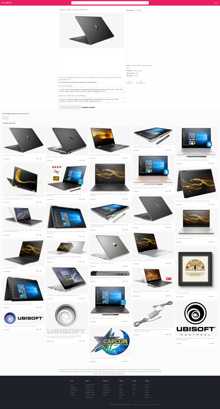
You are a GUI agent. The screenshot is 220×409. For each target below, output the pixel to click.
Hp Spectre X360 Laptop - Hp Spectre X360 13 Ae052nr (149, 187)
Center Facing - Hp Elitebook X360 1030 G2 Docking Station (107, 277)
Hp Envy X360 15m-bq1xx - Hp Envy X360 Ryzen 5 (105, 154)
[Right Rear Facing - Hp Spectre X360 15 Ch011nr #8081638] (24, 289)
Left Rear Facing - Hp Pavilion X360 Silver (102, 263)
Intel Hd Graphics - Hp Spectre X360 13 (144, 260)
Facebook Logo (90, 392)
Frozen (121, 384)
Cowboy (121, 394)
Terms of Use (156, 404)
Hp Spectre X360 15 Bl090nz (184, 238)
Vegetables (73, 389)
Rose (146, 389)
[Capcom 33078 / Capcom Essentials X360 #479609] (110, 341)
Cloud (134, 384)
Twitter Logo (89, 387)
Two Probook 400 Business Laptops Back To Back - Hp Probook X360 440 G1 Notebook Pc (22, 230)
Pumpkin (72, 394)
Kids (120, 397)
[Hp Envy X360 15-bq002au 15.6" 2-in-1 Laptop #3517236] (153, 136)
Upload (216, 3)
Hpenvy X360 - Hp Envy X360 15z (14, 155)
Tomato (72, 392)
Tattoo (147, 397)
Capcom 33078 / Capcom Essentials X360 (102, 358)
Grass (134, 389)
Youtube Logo (89, 389)
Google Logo (89, 397)
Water (146, 392)
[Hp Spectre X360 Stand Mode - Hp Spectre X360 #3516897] (24, 180)
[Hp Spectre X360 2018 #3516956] (24, 252)
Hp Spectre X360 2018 (10, 268)
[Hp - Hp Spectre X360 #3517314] (196, 269)
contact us (106, 77)
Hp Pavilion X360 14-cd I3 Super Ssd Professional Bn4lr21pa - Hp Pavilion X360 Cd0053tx (109, 225)
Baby (120, 389)
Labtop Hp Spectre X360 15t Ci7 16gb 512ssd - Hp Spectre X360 (152, 224)
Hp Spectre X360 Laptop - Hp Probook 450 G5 (103, 318)
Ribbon (147, 394)
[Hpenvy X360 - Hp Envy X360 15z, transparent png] (91, 30)
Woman (121, 392)
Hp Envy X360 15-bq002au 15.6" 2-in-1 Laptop (147, 146)
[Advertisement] (91, 61)
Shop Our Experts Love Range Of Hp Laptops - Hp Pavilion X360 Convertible (65, 232)
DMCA (149, 404)
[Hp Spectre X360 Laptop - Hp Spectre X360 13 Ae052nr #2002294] (153, 170)
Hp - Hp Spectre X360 (182, 293)
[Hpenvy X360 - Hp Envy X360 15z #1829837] (24, 140)
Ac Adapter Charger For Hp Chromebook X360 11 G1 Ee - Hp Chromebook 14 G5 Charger (150, 330)
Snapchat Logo (90, 394)
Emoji (146, 384)
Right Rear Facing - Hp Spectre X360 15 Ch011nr (18, 304)
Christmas (106, 384)
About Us (136, 404)
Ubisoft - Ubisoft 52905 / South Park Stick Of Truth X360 (20, 326)
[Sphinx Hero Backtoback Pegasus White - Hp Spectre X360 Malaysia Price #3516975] (67, 248)
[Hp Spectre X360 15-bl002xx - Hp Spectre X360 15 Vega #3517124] (196, 183)
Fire (134, 387)
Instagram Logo (90, 384)
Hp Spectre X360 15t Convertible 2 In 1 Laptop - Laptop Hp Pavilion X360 (64, 195)
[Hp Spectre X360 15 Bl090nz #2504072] (196, 223)
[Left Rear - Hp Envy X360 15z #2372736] (67, 141)
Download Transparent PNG (70, 107)
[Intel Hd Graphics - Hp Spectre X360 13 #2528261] (153, 245)
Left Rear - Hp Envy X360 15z (55, 157)
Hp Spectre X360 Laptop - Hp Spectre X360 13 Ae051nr (192, 160)
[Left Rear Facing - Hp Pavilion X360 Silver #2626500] (110, 247)
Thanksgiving (107, 389)
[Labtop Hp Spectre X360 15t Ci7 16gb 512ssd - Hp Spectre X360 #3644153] (153, 209)
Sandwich (73, 387)
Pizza (72, 384)
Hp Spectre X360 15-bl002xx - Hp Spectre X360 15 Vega (192, 201)
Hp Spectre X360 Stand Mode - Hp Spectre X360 (18, 199)
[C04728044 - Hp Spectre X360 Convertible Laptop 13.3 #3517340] (67, 280)
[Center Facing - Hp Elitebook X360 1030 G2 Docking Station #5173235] (110, 273)
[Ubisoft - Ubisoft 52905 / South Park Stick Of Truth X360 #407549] (24, 318)
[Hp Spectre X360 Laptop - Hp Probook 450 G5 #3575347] (110, 301)
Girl (120, 387)
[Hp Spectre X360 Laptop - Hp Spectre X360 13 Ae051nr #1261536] (196, 142)
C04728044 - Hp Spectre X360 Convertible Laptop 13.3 (63, 295)
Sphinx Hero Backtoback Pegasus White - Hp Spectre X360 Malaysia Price (64, 257)
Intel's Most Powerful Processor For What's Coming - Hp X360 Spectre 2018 (151, 291)
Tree (134, 394)
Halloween (106, 387)
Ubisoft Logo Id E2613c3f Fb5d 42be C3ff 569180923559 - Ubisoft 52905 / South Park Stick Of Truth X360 (64, 336)
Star (134, 392)
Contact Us (143, 404)
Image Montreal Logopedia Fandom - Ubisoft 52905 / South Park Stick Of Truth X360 (195, 339)
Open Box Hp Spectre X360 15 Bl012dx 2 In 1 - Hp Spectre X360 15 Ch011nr (108, 194)
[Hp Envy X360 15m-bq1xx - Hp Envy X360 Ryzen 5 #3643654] (110, 140)
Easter (105, 394)
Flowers (147, 387)
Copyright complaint (88, 107)
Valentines (106, 392)
